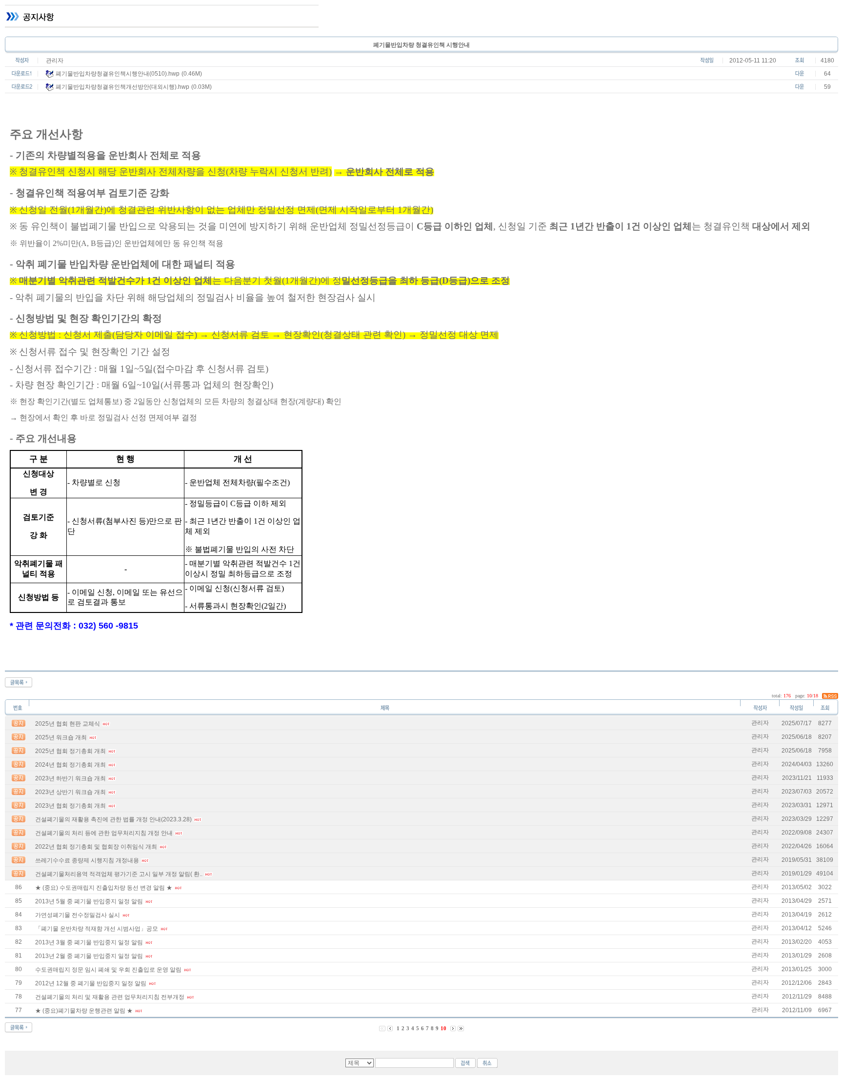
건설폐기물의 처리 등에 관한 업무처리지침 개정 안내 (104, 833)
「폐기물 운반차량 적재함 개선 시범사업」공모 (96, 928)
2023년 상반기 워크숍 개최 (70, 792)
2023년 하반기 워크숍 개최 (70, 778)
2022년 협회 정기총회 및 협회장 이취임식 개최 (96, 846)
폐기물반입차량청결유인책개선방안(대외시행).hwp (122, 86)
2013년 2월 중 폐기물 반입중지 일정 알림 (89, 956)
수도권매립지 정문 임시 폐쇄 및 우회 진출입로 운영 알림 (108, 969)
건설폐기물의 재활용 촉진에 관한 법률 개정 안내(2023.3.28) (113, 819)
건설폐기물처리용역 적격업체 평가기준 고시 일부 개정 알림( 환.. (118, 874)
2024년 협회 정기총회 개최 (70, 764)
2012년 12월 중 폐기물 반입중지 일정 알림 (90, 983)
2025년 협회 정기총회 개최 (70, 751)
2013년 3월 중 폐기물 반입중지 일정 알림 (89, 942)
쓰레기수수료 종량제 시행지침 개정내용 (87, 860)
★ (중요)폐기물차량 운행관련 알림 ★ (84, 1010)
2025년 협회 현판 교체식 (67, 723)
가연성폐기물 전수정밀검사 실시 (77, 915)
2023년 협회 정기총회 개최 (70, 805)
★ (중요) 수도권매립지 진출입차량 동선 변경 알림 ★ (103, 887)
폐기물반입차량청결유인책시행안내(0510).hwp (118, 73)
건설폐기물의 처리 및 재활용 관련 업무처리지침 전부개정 (109, 997)
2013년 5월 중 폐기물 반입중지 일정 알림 (89, 901)
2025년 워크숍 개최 (61, 737)
